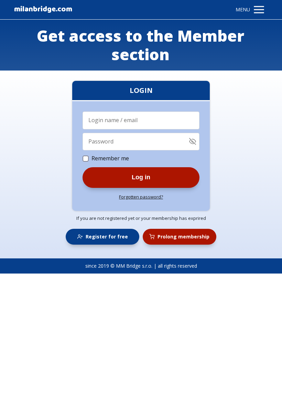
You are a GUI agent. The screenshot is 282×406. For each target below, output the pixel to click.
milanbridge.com (43, 9)
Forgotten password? (141, 197)
